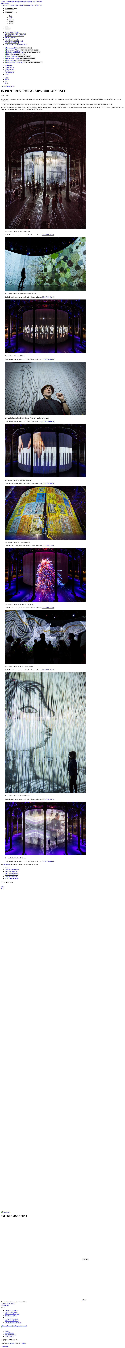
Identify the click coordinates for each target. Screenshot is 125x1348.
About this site (9, 1163)
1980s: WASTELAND (12, 39)
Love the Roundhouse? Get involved (8, 1135)
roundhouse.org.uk (10, 1165)
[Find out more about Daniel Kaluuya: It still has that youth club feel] (20, 962)
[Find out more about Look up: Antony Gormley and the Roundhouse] (20, 1093)
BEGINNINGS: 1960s (12, 32)
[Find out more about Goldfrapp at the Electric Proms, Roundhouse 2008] (5, 1120)
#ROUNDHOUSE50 (11, 878)
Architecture (8, 66)
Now (2, 886)
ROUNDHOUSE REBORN (14, 41)
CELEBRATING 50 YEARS (33, 5)
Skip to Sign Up (27, 1)
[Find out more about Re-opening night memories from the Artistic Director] (20, 1038)
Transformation (9, 73)
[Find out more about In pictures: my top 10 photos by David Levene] (12, 1014)
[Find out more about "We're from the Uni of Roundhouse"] (20, 913)
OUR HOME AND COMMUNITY (16, 44)
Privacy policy (9, 1167)
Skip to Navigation (16, 1)
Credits (7, 1161)
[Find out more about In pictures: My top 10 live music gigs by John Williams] (13, 1040)
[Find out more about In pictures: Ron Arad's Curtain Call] (20, 1067)
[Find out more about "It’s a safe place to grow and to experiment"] (20, 1012)
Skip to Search (5, 1)
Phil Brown (6, 864)
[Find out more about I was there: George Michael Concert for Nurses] (20, 1092)
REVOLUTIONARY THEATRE (15, 34)
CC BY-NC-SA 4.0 (48, 235)
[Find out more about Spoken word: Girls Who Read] (20, 1118)
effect (23, 1173)
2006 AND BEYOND (12, 43)
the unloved (11, 1173)
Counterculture (9, 69)
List (6, 27)
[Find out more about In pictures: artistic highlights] (13, 1042)
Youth (6, 74)
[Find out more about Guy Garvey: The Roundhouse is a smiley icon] (20, 987)
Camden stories (9, 67)
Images (7, 29)
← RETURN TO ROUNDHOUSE (12, 5)
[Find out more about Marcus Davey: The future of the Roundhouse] (20, 938)
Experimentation (10, 71)
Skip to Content (37, 1)
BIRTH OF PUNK (11, 37)
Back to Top (4, 1177)
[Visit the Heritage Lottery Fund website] (14, 1156)
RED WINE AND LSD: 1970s (14, 36)
